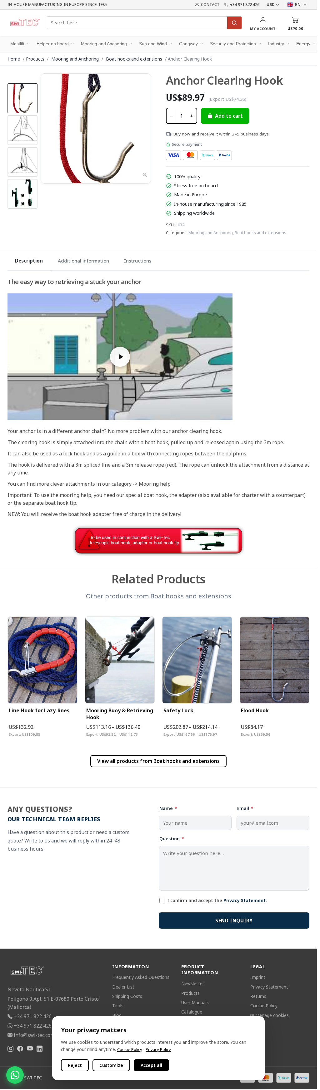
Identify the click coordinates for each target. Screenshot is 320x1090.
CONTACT (210, 4)
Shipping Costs (127, 996)
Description (29, 261)
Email (245, 808)
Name (168, 808)
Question (171, 839)
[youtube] (30, 1049)
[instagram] (10, 1049)
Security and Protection (233, 43)
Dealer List (123, 987)
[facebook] (20, 1049)
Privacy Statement (244, 900)
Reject (75, 1065)
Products (35, 59)
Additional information (83, 261)
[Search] (234, 23)
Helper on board (53, 43)
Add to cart (229, 115)
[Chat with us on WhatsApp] (15, 1075)
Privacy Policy (158, 1049)
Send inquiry (233, 920)
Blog (117, 1015)
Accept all (151, 1065)
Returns (258, 996)
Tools (117, 1006)
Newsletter (192, 983)
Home (14, 59)
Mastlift (17, 43)
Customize (111, 1065)
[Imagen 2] (23, 130)
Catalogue (191, 1012)
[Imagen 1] (23, 98)
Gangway (188, 43)
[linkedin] (39, 1049)
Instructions (138, 261)
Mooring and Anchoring (104, 43)
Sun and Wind (153, 43)
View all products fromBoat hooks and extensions (158, 761)
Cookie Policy (264, 1006)
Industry (276, 43)
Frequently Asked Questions (140, 977)
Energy (303, 43)
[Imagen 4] (23, 194)
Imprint (257, 977)
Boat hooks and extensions (134, 59)
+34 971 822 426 (244, 4)
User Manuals (195, 1002)
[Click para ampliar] (96, 128)
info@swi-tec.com (34, 1035)
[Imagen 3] (23, 162)
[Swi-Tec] (25, 22)
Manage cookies (272, 1015)
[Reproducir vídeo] (120, 356)
